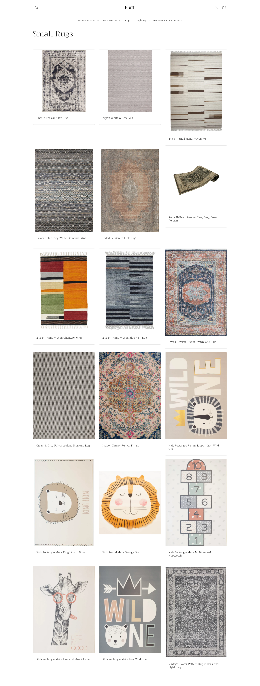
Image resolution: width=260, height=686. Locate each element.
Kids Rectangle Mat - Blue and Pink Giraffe (63, 659)
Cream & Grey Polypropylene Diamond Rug (63, 445)
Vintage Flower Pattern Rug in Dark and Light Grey (194, 666)
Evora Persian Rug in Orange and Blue (192, 342)
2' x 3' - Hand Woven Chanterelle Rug (59, 337)
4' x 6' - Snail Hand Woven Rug (188, 138)
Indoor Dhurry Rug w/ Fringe (120, 445)
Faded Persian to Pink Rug (119, 238)
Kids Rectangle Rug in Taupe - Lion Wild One (194, 447)
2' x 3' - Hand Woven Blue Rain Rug (124, 337)
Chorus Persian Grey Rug (52, 118)
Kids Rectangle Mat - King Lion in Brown (61, 552)
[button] (37, 7)
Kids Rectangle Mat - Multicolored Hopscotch (190, 554)
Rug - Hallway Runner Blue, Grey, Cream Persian (193, 219)
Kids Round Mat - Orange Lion (121, 552)
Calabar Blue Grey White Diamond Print (61, 238)
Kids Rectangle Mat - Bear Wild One (124, 659)
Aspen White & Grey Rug (117, 118)
